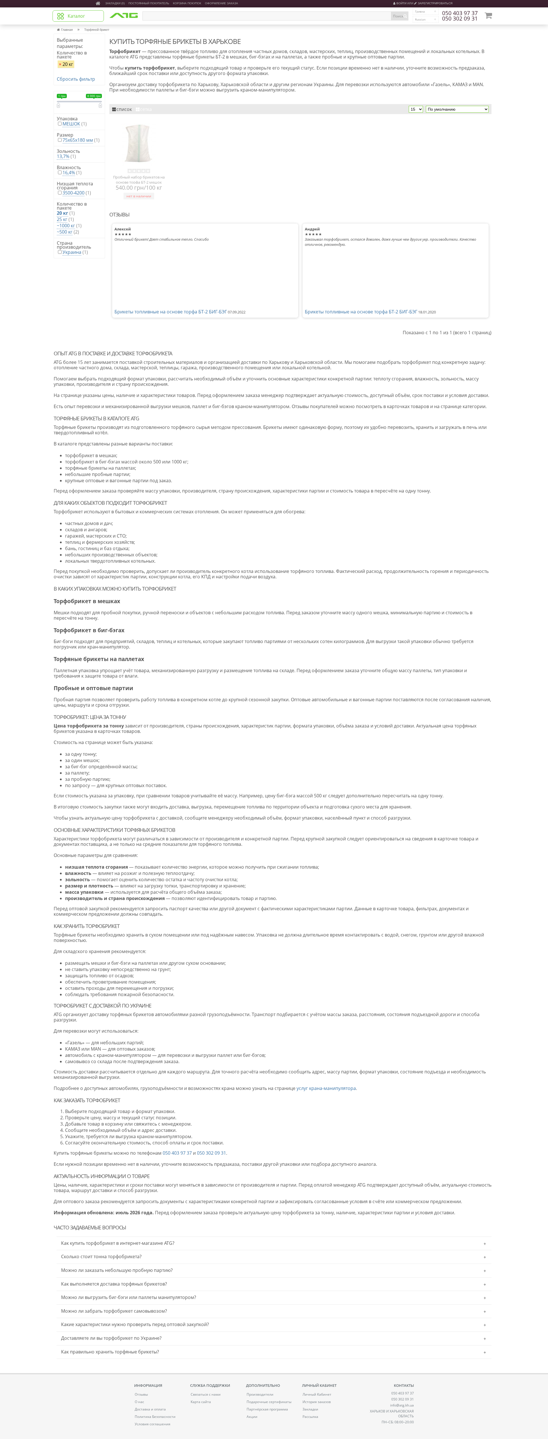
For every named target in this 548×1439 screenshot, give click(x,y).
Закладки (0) (115, 3)
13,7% (63, 156)
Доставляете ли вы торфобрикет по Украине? (111, 1338)
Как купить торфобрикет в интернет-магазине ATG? (117, 1243)
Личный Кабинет (317, 1394)
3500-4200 (73, 193)
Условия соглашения (152, 1424)
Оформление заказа (221, 3)
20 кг (66, 64)
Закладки (310, 1409)
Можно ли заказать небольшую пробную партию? (117, 1270)
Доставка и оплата (150, 1409)
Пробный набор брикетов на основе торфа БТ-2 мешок (139, 179)
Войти (401, 3)
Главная (67, 29)
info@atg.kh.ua (402, 1405)
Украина (72, 252)
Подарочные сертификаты (269, 1401)
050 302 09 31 (460, 18)
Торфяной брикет (96, 29)
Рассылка (310, 1416)
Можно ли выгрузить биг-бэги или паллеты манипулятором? (128, 1297)
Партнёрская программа (267, 1409)
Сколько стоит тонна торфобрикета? (101, 1256)
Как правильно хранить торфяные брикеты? (110, 1352)
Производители (260, 1394)
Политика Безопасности (155, 1416)
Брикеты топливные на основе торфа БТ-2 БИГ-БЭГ (170, 312)
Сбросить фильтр (76, 79)
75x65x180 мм (78, 140)
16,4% (69, 172)
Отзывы (141, 1394)
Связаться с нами (206, 1394)
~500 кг (64, 232)
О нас (139, 1401)
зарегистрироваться (435, 3)
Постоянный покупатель (148, 3)
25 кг (62, 219)
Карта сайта (201, 1401)
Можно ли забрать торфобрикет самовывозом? (114, 1311)
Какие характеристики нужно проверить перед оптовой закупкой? (135, 1324)
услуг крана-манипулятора (326, 1088)
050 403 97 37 (460, 13)
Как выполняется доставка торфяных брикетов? (114, 1284)
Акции (252, 1416)
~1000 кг (66, 225)
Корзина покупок (187, 3)
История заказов (317, 1401)
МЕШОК (71, 124)
